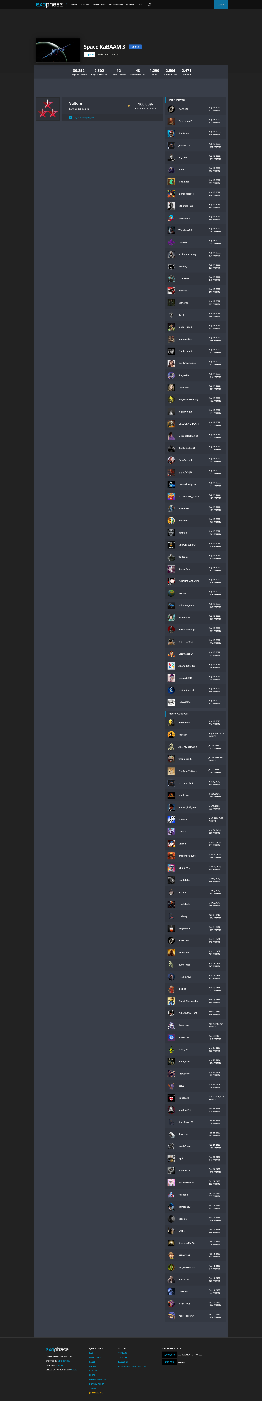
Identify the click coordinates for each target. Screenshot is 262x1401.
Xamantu (61, 1365)
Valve (74, 1369)
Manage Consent (98, 1379)
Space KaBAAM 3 (104, 46)
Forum (115, 54)
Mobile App (95, 1357)
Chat (140, 4)
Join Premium (96, 1392)
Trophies (89, 54)
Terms (92, 1388)
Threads (122, 1353)
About (92, 1366)
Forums (85, 4)
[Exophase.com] (51, 5)
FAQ (91, 1353)
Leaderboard (116, 4)
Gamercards (99, 4)
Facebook (123, 1361)
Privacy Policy (96, 1384)
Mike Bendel (63, 1361)
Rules (92, 1361)
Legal (92, 1375)
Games (74, 4)
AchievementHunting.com (132, 1366)
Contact (94, 1370)
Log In (221, 4)
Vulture (75, 103)
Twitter (122, 1357)
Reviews (130, 4)
